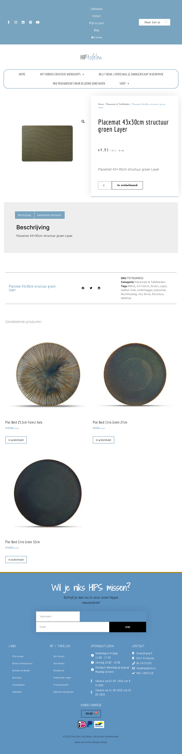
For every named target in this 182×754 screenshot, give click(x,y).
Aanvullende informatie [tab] (49, 215)
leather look (128, 290)
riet (140, 294)
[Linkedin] (23, 22)
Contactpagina (18, 684)
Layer (163, 286)
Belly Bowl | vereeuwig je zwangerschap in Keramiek (131, 74)
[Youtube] (37, 22)
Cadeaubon (96, 9)
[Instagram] (16, 22)
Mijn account (96, 23)
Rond (147, 294)
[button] (83, 121)
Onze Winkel (58, 663)
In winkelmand (127, 185)
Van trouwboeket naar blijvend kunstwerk (79, 83)
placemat (159, 290)
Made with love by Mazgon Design (91, 742)
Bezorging (16, 677)
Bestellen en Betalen (21, 670)
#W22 (131, 286)
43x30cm (143, 286)
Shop (123, 83)
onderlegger (145, 290)
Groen (154, 286)
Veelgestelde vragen (62, 677)
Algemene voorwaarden (63, 692)
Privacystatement (61, 684)
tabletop (126, 298)
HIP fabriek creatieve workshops (60, 74)
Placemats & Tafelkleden (118, 104)
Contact (96, 16)
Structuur (158, 294)
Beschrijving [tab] (24, 215)
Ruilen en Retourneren (22, 663)
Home (22, 74)
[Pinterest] (30, 22)
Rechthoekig (129, 294)
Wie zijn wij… (59, 656)
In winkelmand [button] (16, 440)
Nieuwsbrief (58, 670)
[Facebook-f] (8, 22)
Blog (96, 30)
